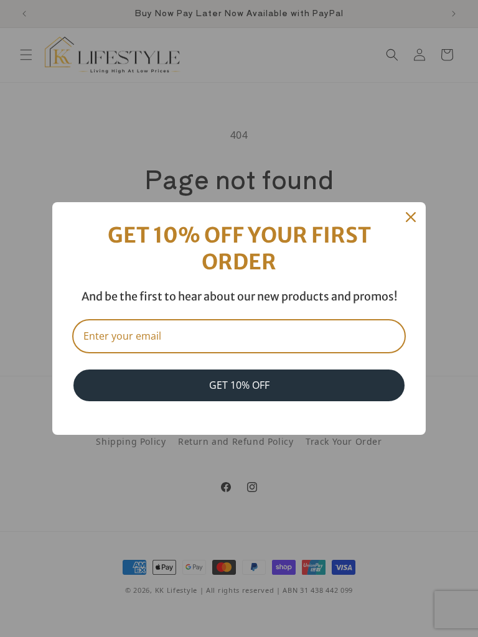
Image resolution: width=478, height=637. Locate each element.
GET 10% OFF (239, 385)
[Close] (411, 217)
